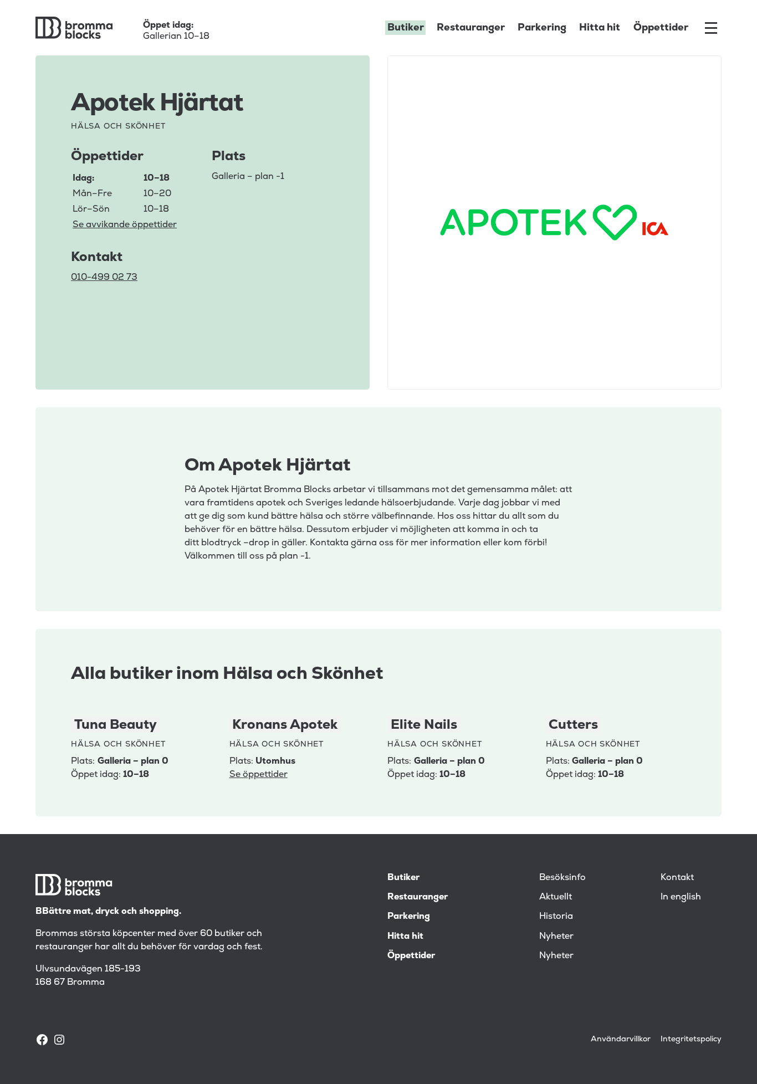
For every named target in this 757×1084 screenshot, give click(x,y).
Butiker (405, 27)
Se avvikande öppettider (125, 224)
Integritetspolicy (691, 1039)
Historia (556, 916)
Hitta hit (599, 27)
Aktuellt (555, 896)
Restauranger (471, 27)
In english (681, 896)
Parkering (542, 27)
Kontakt (677, 877)
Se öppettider (258, 774)
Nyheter (556, 936)
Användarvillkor (621, 1039)
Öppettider (660, 27)
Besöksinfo (562, 877)
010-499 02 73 (104, 277)
